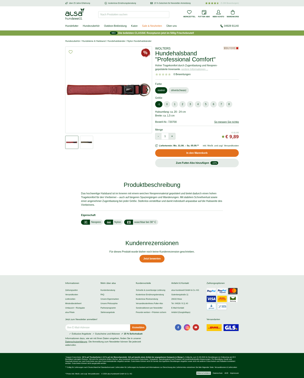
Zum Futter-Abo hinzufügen (196, 163)
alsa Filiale (70, 312)
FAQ (102, 295)
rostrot (161, 90)
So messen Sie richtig (226, 122)
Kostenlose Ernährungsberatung (150, 295)
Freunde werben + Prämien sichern (151, 312)
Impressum (234, 373)
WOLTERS (163, 48)
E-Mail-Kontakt (177, 308)
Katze (134, 26)
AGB (226, 373)
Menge (159, 129)
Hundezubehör (91, 26)
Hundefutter (71, 26)
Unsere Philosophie (109, 303)
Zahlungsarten (71, 290)
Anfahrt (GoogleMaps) (180, 312)
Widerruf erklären (203, 373)
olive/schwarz (178, 90)
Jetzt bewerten (152, 258)
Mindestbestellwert (73, 303)
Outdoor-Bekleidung (115, 26)
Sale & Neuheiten (152, 26)
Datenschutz (218, 373)
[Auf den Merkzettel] (70, 51)
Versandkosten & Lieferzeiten (226, 367)
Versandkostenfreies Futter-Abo (149, 303)
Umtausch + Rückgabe (75, 308)
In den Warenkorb (197, 153)
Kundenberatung (108, 290)
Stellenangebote (108, 312)
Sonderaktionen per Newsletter (149, 308)
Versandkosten (71, 295)
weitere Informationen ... (194, 69)
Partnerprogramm (108, 308)
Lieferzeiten (70, 299)
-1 (159, 104)
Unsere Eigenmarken (110, 299)
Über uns (171, 26)
